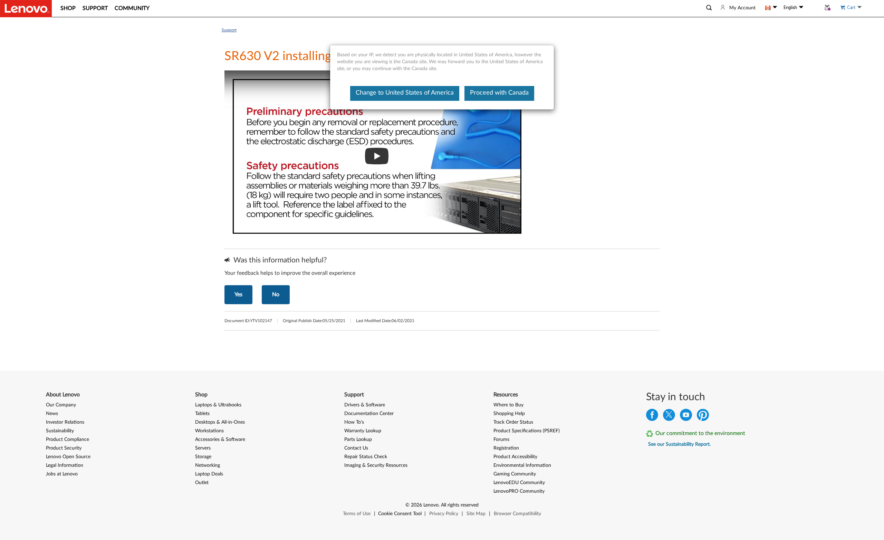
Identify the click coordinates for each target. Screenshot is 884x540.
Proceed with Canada (499, 93)
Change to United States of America (405, 93)
